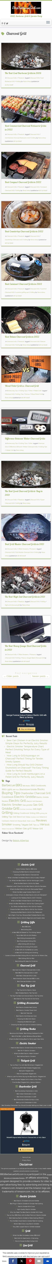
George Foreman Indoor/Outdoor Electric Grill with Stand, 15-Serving (26, 716)
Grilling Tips (23, 391)
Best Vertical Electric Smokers (26, 1056)
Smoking (16, 824)
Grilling (18, 81)
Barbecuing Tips (12, 391)
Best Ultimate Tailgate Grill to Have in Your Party (26, 1079)
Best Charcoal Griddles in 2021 (26, 981)
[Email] (39, 1261)
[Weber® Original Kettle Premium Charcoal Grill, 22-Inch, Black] (26, 1123)
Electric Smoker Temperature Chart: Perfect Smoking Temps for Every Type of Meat (27, 749)
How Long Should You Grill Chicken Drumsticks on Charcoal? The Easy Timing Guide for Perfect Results (27, 767)
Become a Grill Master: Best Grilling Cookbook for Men (26, 1033)
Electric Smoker (12, 804)
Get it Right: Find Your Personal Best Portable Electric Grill (26, 915)
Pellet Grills (38, 391)
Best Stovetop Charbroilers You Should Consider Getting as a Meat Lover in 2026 (26, 1105)
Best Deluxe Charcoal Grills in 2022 (22, 336)
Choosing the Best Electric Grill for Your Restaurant (26, 912)
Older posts (11, 676)
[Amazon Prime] (26, 720)
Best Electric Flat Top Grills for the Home (26, 999)
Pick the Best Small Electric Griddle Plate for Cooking (26, 1221)
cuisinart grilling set (22, 292)
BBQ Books (26, 786)
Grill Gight (37, 809)
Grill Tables (26, 817)
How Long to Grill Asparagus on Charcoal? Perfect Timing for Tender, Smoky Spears (24, 758)
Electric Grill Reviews (34, 801)
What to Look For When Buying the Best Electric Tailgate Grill (26, 1076)
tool (38, 825)
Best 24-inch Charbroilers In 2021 (26, 1102)
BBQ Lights (7, 789)
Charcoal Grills (12, 78)
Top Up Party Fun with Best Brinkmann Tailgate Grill (26, 1065)
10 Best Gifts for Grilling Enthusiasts (26, 947)
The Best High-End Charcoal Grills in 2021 (25, 596)
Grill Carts (29, 809)
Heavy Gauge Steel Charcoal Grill (33, 658)
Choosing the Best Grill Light (26, 1022)
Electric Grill (17, 800)
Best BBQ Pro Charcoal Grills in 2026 (26, 973)
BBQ (19, 785)
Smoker (7, 824)
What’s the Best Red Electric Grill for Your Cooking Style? (26, 903)
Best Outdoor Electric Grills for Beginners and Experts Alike (26, 918)
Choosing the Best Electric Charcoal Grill (26, 875)
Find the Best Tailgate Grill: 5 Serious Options (26, 1082)
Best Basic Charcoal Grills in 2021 (26, 975)
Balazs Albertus (21, 840)
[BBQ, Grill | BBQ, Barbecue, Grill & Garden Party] (26, 8)
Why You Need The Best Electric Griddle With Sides (26, 1212)
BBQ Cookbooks (38, 785)
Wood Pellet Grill (36, 394)
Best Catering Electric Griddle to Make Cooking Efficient (26, 1218)
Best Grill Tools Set (26, 1013)
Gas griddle (27, 805)
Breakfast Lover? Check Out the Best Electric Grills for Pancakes (26, 886)
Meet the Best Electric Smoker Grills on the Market (26, 1048)
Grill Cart (23, 809)
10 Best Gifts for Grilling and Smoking (26, 952)
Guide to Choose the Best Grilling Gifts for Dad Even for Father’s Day (26, 955)
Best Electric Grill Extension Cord (26, 1016)
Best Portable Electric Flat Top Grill (26, 993)
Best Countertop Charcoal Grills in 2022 (24, 231)
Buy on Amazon (27, 729)
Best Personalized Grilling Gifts (26, 941)
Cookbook (8, 797)
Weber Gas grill (23, 828)
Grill (16, 808)
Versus (27, 394)
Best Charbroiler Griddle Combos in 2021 (26, 1099)
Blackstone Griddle (28, 789)
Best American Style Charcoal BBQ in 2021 (26, 978)
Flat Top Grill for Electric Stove (26, 990)
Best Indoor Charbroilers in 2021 (26, 1094)
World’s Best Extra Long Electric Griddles (26, 1224)
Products (21, 78)
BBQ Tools (16, 789)
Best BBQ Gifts (26, 926)
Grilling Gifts (35, 813)
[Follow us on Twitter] (7, 23)
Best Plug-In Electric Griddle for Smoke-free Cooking (26, 1203)
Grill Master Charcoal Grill (24, 552)
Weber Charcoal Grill (8, 828)
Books (41, 789)
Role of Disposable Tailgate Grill (26, 1073)
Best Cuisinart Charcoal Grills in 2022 (23, 283)
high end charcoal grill (12, 605)
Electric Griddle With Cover (26, 1206)
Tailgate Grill (26, 824)
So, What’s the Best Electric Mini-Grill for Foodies (26, 906)
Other (31, 391)
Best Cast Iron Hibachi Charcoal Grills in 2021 (26, 970)
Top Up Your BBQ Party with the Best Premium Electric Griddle (26, 1215)
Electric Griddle (25, 797)
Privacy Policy (26, 1160)
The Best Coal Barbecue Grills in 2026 (23, 73)
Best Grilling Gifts (26, 929)
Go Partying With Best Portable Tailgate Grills (26, 1068)
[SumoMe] (47, 1261)
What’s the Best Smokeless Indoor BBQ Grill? (26, 1235)
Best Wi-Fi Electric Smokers (26, 1050)
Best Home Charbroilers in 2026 (26, 1097)
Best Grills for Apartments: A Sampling (26, 1238)
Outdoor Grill (35, 817)
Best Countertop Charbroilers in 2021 (26, 1091)
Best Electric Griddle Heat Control (26, 1007)
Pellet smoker (31, 821)
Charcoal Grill (34, 78)
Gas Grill (38, 804)
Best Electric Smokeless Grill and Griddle (26, 1201)
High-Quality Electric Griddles (26, 1209)
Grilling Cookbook (21, 813)
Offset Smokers (23, 549)
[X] (21, 1261)
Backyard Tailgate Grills (26, 1071)
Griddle (7, 808)
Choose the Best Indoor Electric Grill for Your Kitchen (26, 909)
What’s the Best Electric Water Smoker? (26, 1053)
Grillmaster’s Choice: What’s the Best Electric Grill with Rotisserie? (26, 895)
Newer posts (40, 676)
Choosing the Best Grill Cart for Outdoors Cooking (26, 1024)
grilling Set (43, 813)
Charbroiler (27, 793)
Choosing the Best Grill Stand (26, 1019)
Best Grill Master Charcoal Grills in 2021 (24, 544)
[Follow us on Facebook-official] (5, 23)
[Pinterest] (30, 1261)
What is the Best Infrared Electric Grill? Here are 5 (26, 901)
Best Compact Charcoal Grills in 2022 (23, 182)
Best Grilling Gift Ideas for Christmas (26, 961)
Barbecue (8, 785)
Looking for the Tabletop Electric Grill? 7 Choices (26, 898)
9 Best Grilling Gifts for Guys (26, 944)
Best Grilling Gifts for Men (26, 958)
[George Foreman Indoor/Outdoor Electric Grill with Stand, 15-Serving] (26, 701)
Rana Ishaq (27, 81)
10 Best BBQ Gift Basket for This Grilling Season (26, 932)
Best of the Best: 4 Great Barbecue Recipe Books (26, 1036)
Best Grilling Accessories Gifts (26, 938)
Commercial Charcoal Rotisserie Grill (17, 138)
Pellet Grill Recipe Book (18, 821)
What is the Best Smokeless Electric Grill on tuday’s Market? (26, 877)
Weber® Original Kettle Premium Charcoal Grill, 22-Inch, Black (26, 1137)
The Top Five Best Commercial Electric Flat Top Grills (26, 996)
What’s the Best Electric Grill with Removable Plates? (26, 889)
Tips (34, 825)
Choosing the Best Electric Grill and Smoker (26, 872)
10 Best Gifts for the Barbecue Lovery (26, 950)
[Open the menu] (48, 22)
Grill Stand (17, 817)
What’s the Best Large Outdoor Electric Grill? (26, 892)
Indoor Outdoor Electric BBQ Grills (26, 869)
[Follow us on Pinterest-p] (3, 23)
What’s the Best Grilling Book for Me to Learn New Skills (26, 1039)
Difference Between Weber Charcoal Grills (25, 438)
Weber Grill (10, 450)
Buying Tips (11, 793)
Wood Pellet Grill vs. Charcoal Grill (22, 385)
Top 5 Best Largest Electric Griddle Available (26, 1226)
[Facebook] (13, 1261)
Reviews (41, 820)
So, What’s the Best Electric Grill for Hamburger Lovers (26, 880)
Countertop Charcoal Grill (13, 240)
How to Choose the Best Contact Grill (26, 1241)
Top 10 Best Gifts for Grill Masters (26, 935)
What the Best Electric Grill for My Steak (26, 883)
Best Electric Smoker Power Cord (26, 1010)
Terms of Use (26, 1157)
